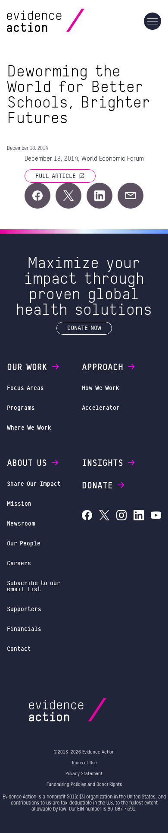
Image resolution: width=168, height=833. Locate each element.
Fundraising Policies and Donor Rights (84, 784)
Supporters (24, 609)
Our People (23, 543)
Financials (24, 628)
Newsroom (21, 523)
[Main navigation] (152, 21)
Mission (19, 503)
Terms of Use (84, 762)
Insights (102, 462)
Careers (19, 563)
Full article (55, 175)
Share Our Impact (34, 483)
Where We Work (29, 427)
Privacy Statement (84, 773)
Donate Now (84, 327)
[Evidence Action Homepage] (62, 21)
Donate (97, 485)
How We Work (100, 387)
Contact (19, 648)
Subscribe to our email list (33, 586)
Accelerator (101, 407)
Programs (21, 407)
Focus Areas (25, 387)
